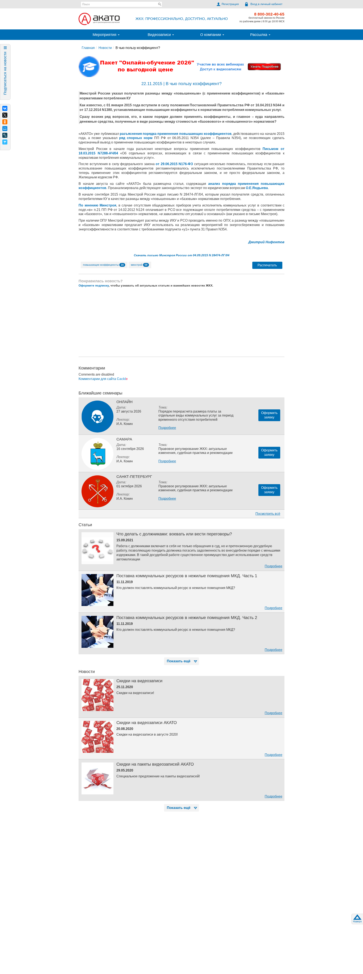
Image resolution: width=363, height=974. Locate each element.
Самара (124, 439)
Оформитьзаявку (269, 415)
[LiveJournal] (4, 135)
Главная (88, 48)
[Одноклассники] (4, 122)
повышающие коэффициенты (103, 264)
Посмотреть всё (267, 513)
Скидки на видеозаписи (139, 680)
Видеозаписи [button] (160, 35)
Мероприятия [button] (105, 35)
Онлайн (124, 402)
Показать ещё (178, 661)
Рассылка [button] (259, 35)
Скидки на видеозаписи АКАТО (146, 722)
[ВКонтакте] (4, 108)
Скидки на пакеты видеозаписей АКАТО (155, 764)
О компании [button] (211, 35)
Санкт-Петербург (134, 477)
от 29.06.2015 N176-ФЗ (174, 164)
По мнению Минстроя (97, 205)
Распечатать (267, 265)
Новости (105, 48)
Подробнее (167, 428)
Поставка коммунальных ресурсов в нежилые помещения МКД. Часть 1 (186, 575)
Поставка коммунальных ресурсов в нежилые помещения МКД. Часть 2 (186, 617)
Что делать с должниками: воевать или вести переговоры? (174, 534)
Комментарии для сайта (103, 379)
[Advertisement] (181, 322)
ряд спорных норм (136, 138)
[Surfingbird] (4, 142)
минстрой (139, 264)
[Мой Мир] (4, 128)
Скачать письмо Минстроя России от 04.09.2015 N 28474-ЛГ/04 (181, 255)
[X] (4, 115)
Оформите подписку (94, 285)
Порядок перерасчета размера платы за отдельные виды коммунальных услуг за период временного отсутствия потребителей (195, 415)
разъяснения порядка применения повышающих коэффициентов (175, 133)
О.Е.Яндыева (257, 188)
